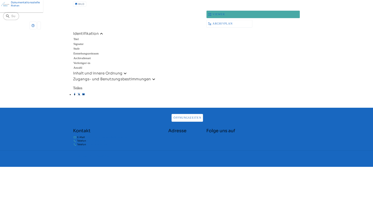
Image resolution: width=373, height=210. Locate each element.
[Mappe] (39, 25)
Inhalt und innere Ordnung (98, 73)
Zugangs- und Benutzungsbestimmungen (112, 79)
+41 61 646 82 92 (96, 140)
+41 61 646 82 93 (96, 144)
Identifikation (86, 33)
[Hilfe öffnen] (33, 25)
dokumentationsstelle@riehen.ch (107, 137)
